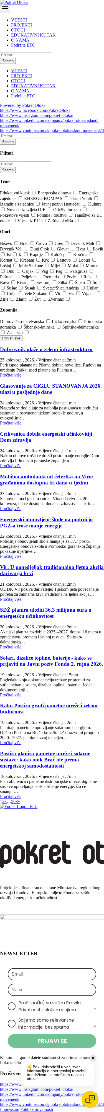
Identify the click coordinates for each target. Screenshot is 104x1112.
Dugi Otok (40, 249)
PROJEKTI (21, 25)
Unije (12, 293)
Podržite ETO (23, 45)
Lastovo (64, 260)
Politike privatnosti (36, 1109)
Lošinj (6, 265)
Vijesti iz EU (29, 220)
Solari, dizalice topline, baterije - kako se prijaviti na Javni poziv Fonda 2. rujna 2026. (51, 661)
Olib (11, 271)
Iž (21, 254)
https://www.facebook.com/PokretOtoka (35, 110)
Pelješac (29, 276)
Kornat (6, 260)
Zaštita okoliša (61, 220)
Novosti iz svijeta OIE (27, 209)
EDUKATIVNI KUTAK (33, 35)
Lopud (84, 260)
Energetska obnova (55, 192)
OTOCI (18, 30)
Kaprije (37, 254)
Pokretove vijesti (15, 215)
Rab (87, 276)
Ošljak (28, 271)
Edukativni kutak (15, 192)
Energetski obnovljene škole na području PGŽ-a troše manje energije (46, 523)
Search (8, 61)
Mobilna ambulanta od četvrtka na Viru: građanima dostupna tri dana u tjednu (46, 480)
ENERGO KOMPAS (44, 198)
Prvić (72, 276)
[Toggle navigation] (5, 9)
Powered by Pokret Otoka (22, 105)
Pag (45, 271)
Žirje (4, 299)
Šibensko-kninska (40, 327)
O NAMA (20, 40)
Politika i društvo (52, 215)
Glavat (63, 249)
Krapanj (27, 260)
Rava (5, 282)
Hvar (81, 249)
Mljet (56, 265)
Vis (71, 293)
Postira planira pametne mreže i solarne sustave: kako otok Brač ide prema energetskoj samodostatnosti (45, 760)
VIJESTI (19, 20)
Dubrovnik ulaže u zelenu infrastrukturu (46, 349)
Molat (73, 265)
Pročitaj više (10, 375)
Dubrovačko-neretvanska (22, 321)
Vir (58, 293)
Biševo (6, 243)
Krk (46, 260)
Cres (59, 243)
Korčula (80, 254)
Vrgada (89, 293)
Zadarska (15, 332)
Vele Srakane (36, 293)
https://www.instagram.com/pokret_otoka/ (36, 115)
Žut (38, 299)
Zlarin (22, 299)
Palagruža (79, 271)
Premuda (51, 276)
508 (14, 801)
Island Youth (81, 198)
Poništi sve (11, 338)
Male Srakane (31, 265)
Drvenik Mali (82, 243)
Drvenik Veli (12, 249)
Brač (24, 243)
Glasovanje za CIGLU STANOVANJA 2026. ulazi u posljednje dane (51, 389)
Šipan (80, 282)
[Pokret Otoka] (14, 2)
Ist (9, 254)
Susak (30, 288)
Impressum (9, 1109)
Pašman (7, 276)
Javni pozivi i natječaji (62, 204)
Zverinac (56, 299)
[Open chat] (90, 1099)
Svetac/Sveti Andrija (61, 288)
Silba (63, 282)
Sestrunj (44, 282)
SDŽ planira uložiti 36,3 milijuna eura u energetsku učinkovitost (46, 613)
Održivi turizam (67, 209)
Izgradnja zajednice (17, 204)
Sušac (12, 288)
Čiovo (42, 243)
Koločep (58, 254)
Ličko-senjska (64, 321)
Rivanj (23, 282)
